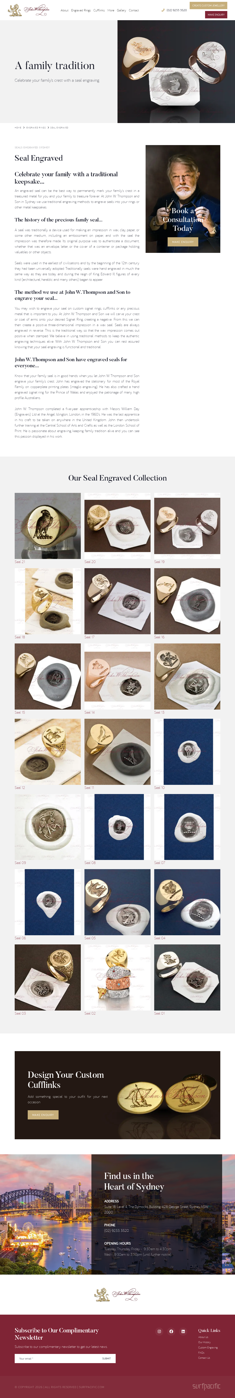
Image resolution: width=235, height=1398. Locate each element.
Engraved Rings (36, 127)
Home (18, 127)
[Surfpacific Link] (206, 1386)
